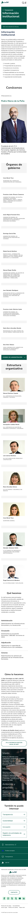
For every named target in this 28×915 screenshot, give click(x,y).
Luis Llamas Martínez (9, 456)
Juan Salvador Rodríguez (10, 290)
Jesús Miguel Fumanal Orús (11, 215)
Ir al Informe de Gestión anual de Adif (14, 743)
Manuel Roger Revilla (9, 270)
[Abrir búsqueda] (23, 3)
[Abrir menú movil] (25, 3)
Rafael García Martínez (10, 251)
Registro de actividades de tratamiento (12, 834)
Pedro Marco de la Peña (12, 101)
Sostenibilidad (8, 821)
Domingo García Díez (9, 233)
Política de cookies (13, 907)
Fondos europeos (10, 850)
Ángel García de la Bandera (11, 580)
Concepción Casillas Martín (11, 424)
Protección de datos (6, 906)
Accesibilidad (16, 906)
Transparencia (9, 10)
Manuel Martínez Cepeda (10, 393)
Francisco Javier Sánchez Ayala (12, 309)
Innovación (6, 827)
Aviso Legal (4, 907)
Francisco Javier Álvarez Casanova (13, 194)
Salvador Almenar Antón (10, 548)
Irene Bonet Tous (8, 178)
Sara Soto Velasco (8, 345)
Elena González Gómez (10, 487)
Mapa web (22, 907)
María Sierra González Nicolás (12, 328)
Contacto (14, 892)
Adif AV (7, 862)
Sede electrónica (10, 844)
